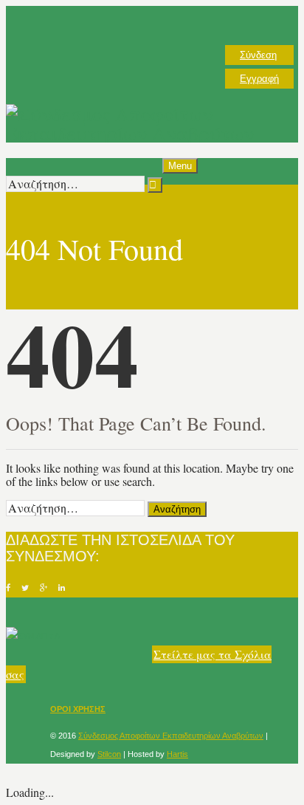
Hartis (177, 754)
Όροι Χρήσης (78, 709)
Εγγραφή (259, 78)
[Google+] (43, 587)
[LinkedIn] (61, 587)
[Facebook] (8, 587)
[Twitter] (25, 587)
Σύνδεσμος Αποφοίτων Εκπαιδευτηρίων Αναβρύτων (170, 735)
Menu (180, 165)
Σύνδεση (258, 55)
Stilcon (109, 754)
